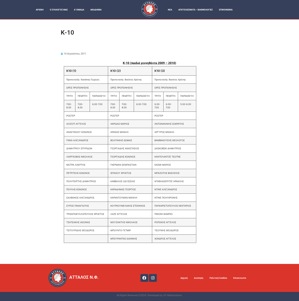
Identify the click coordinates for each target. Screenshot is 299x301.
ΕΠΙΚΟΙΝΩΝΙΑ (226, 9)
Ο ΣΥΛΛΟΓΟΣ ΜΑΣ (59, 9)
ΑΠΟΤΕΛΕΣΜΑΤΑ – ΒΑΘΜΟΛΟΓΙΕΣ (195, 9)
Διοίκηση (198, 278)
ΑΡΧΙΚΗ (40, 9)
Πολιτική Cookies (218, 278)
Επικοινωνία (239, 278)
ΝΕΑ (170, 9)
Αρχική (184, 278)
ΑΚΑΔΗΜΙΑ (96, 9)
